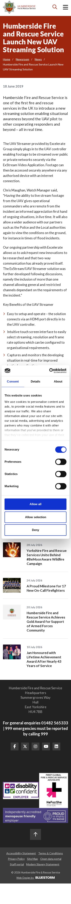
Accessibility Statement (21, 853)
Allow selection (35, 517)
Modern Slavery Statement (42, 864)
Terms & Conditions (50, 853)
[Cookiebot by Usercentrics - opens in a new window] (50, 370)
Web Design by (25, 877)
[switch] (60, 462)
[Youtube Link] (46, 746)
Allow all (35, 504)
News (38, 59)
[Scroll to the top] (35, 834)
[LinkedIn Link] (56, 746)
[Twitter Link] (25, 746)
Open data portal (50, 858)
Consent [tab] (13, 381)
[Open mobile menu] (65, 8)
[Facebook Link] (15, 746)
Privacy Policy (16, 858)
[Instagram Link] (35, 746)
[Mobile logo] (19, 7)
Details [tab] (35, 381)
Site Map (32, 858)
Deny (35, 530)
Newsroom (22, 59)
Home (6, 59)
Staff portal (17, 864)
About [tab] (58, 381)
